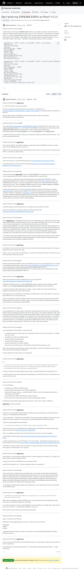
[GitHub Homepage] (7, 568)
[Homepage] (4, 3)
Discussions (26, 12)
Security (30, 568)
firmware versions (45, 181)
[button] (59, 25)
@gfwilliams (20, 103)
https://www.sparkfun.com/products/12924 (42, 160)
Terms (20, 568)
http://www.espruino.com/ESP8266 (25, 430)
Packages (45, 12)
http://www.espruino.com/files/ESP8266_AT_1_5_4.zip (43, 265)
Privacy (24, 568)
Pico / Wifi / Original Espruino (41, 20)
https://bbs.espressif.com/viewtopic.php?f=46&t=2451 (17, 281)
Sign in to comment (54, 560)
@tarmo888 (19, 174)
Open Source (39, 3)
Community (39, 568)
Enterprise (49, 3)
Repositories (16, 12)
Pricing (57, 3)
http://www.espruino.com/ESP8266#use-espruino (24, 126)
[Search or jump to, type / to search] (63, 3)
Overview (6, 12)
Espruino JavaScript (12, 8)
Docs (45, 568)
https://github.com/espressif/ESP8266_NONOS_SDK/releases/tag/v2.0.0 (40, 442)
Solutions (19, 3)
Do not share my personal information (69, 568)
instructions (6, 191)
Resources (28, 3)
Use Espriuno (26, 192)
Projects (36, 12)
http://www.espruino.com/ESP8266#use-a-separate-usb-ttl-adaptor (21, 110)
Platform (10, 3)
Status (34, 568)
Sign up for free (8, 560)
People (54, 12)
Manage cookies (56, 568)
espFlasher (27, 189)
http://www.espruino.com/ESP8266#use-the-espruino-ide (18, 211)
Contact (49, 568)
